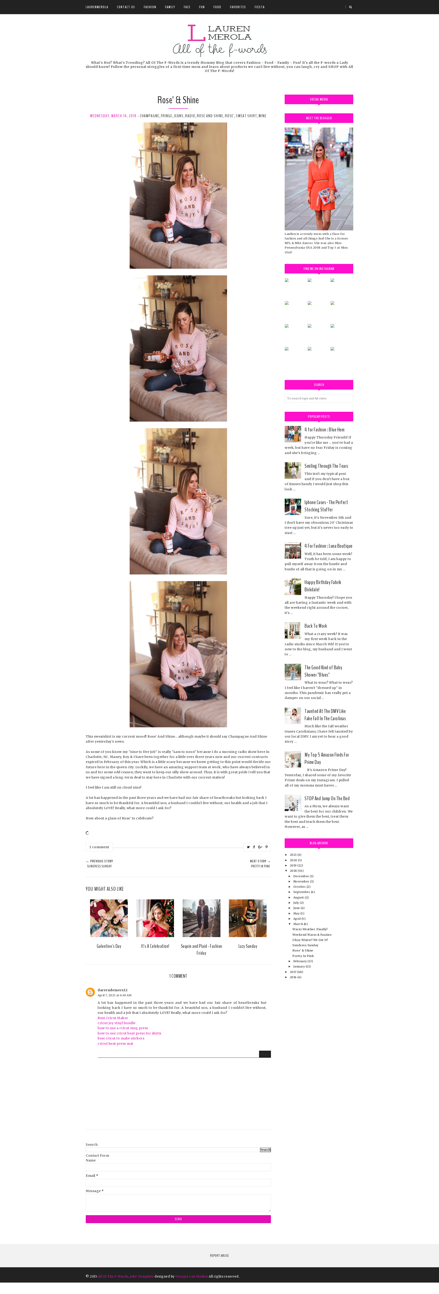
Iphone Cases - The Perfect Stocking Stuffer (326, 506)
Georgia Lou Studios (191, 1276)
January (299, 966)
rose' (229, 116)
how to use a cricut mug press (123, 1028)
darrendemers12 (112, 990)
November (301, 881)
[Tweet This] (248, 847)
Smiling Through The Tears (326, 466)
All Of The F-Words (113, 1276)
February (300, 961)
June (297, 908)
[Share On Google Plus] (260, 847)
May (296, 913)
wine (263, 116)
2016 (294, 977)
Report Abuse (219, 1255)
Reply (265, 1054)
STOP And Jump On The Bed (327, 798)
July (296, 902)
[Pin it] (266, 847)
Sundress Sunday (305, 945)
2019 (294, 865)
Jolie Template (142, 1276)
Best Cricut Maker (113, 1018)
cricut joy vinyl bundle (117, 1023)
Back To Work (316, 626)
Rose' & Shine (302, 950)
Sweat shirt (246, 116)
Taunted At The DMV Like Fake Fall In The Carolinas (325, 714)
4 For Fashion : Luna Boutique (329, 546)
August (299, 897)
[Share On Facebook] (254, 847)
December (301, 876)
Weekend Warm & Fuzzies (312, 934)
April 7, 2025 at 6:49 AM (114, 995)
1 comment (99, 847)
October (300, 886)
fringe (166, 116)
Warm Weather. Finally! (309, 929)
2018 (294, 870)
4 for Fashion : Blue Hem (324, 429)
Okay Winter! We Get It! (310, 940)
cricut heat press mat (115, 1044)
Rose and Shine (210, 116)
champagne (149, 116)
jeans (179, 116)
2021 (294, 854)
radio (190, 116)
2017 (293, 972)
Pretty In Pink (303, 956)
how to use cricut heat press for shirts (129, 1033)
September (302, 892)
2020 (294, 860)
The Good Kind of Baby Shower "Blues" (323, 671)
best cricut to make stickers (121, 1038)
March (298, 924)
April (297, 918)
